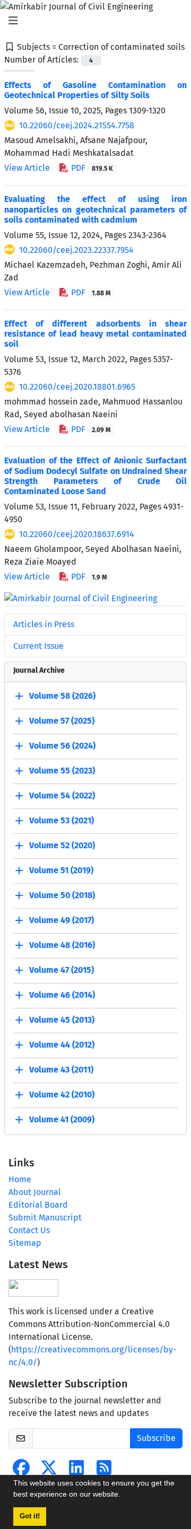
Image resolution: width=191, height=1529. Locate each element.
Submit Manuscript (45, 1217)
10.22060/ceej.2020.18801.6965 (77, 387)
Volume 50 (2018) (62, 895)
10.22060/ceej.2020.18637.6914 (76, 534)
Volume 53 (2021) (61, 820)
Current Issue (38, 646)
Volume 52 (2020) (62, 845)
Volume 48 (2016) (62, 945)
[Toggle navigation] (92, 20)
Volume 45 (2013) (61, 1020)
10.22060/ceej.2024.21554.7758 (76, 125)
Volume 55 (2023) (62, 771)
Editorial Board (38, 1205)
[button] (124, 1495)
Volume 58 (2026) (62, 696)
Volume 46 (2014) (62, 995)
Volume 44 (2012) (61, 1045)
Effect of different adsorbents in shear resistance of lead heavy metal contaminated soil (95, 334)
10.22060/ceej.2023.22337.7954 (76, 250)
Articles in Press (43, 624)
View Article (27, 168)
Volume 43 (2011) (61, 1070)
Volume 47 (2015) (61, 970)
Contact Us (29, 1230)
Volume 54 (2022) (62, 795)
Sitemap (24, 1243)
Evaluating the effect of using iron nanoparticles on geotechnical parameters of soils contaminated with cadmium (95, 209)
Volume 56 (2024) (62, 746)
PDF (91, 168)
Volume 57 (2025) (61, 721)
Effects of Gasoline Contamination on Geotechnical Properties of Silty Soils (95, 90)
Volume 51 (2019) (61, 870)
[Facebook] (21, 1471)
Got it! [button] (30, 1516)
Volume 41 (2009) (61, 1119)
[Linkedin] (76, 1471)
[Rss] (104, 1471)
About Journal (34, 1192)
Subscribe (156, 1438)
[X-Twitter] (49, 1471)
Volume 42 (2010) (61, 1094)
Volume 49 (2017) (61, 920)
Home (19, 1179)
